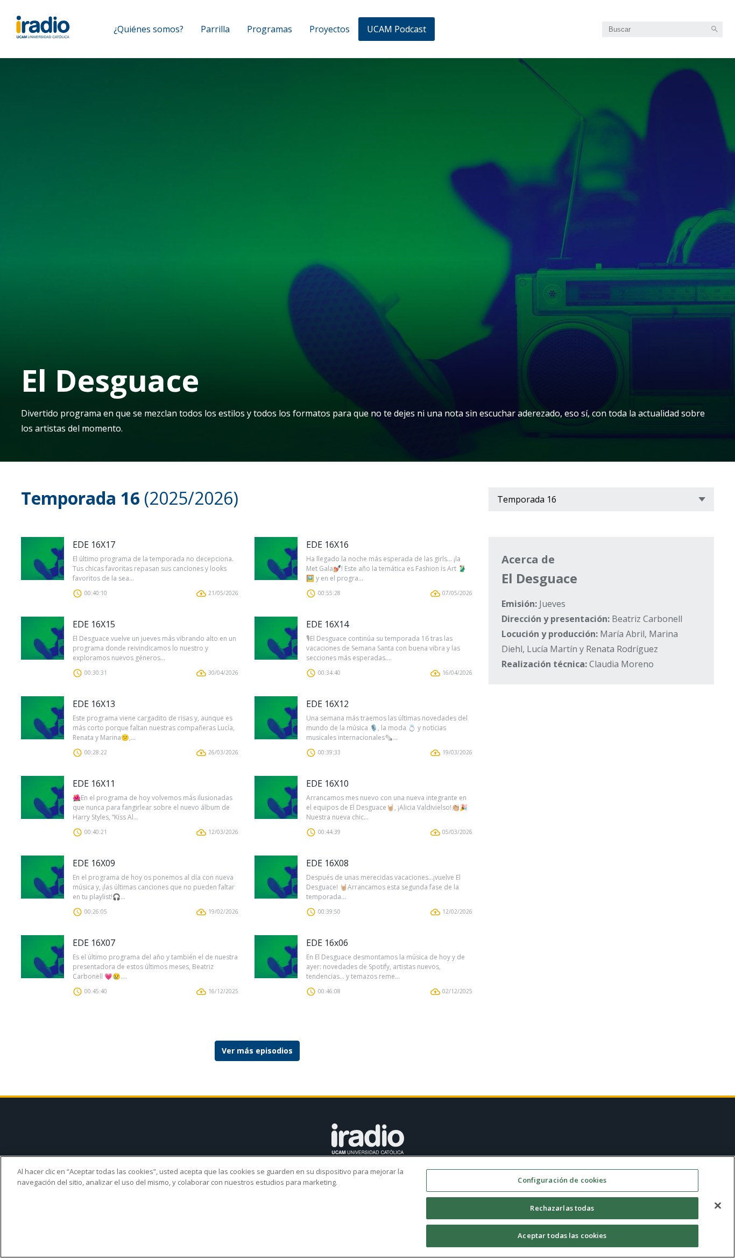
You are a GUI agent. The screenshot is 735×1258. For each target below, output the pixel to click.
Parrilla (215, 29)
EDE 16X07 (94, 943)
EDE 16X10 (327, 783)
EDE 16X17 (94, 544)
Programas (269, 29)
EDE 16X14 (327, 624)
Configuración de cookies (562, 1180)
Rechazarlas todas (562, 1208)
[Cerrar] (718, 1206)
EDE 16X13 (94, 704)
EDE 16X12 (327, 704)
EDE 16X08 (327, 863)
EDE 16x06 (327, 943)
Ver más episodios (257, 1050)
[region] (367, 1207)
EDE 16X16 (327, 544)
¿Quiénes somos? (148, 29)
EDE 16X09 (94, 863)
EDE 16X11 (94, 783)
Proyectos (329, 29)
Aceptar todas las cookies (562, 1235)
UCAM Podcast (396, 29)
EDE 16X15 (94, 624)
